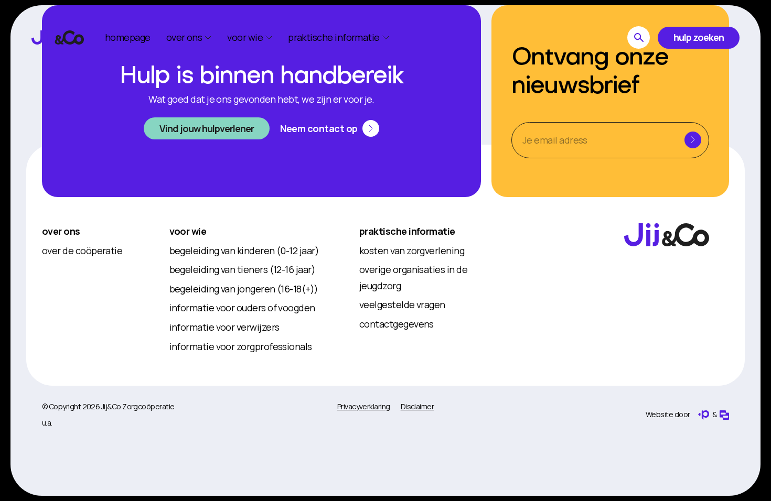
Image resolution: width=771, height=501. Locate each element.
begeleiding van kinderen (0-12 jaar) (244, 250)
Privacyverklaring (363, 406)
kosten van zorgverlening (411, 250)
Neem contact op (319, 128)
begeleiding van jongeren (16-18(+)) (243, 288)
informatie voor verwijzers (224, 327)
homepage (128, 37)
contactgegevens (396, 324)
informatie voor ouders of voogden (242, 307)
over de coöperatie (82, 250)
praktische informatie (407, 231)
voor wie (188, 231)
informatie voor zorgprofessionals (240, 346)
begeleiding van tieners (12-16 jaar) (242, 269)
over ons (61, 231)
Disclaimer (417, 406)
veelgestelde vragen (402, 304)
